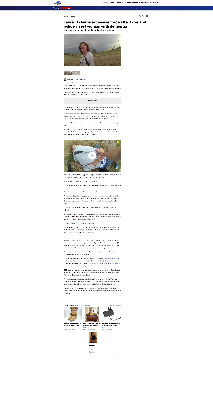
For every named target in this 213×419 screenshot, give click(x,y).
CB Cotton (82, 79)
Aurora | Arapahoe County (116, 8)
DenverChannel (59, 8)
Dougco (136, 8)
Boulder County (129, 8)
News (66, 16)
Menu (105, 3)
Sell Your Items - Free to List (84, 305)
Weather (127, 3)
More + (157, 8)
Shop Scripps (144, 3)
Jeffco (141, 8)
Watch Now (155, 3)
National (119, 3)
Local (112, 3)
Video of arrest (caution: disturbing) (82, 223)
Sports (135, 3)
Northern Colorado (149, 8)
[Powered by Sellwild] (118, 356)
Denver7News (54, 8)
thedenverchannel (56, 8)
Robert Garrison (73, 79)
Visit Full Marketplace (115, 305)
